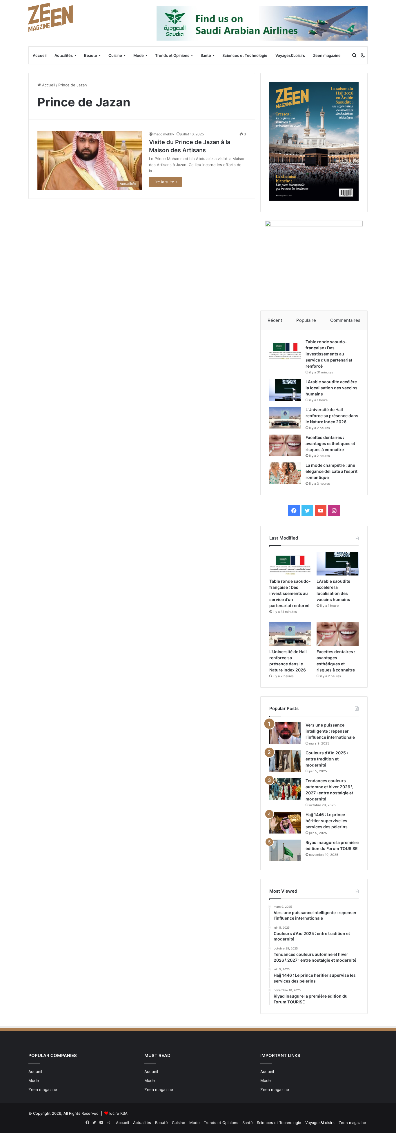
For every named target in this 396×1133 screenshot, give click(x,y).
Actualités (64, 55)
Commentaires (345, 320)
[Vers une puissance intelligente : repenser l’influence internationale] (285, 733)
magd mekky (163, 134)
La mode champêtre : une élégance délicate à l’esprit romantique (331, 471)
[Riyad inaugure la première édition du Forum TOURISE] (285, 850)
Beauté (90, 55)
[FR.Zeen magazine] (50, 17)
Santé (206, 55)
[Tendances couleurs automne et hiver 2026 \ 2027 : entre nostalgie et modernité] (285, 789)
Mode (138, 55)
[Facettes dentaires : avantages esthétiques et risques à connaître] (285, 445)
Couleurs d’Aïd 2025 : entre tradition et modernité (327, 758)
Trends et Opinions (172, 55)
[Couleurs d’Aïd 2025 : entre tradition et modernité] (285, 761)
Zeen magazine (327, 55)
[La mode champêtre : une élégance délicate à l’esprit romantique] (285, 473)
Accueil (39, 55)
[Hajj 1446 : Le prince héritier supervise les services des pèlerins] (285, 823)
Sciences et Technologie (244, 55)
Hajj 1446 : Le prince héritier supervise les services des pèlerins (327, 820)
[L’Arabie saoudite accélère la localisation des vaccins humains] (285, 390)
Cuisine (115, 55)
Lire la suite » (165, 181)
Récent (275, 320)
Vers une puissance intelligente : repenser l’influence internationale (330, 731)
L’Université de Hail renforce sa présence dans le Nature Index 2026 (332, 415)
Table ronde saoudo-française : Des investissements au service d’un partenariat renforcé (329, 353)
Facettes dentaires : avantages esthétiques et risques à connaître (330, 443)
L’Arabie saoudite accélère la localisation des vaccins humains (331, 387)
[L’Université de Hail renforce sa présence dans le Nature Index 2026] (285, 417)
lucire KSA (118, 1113)
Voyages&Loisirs (290, 55)
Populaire (306, 320)
